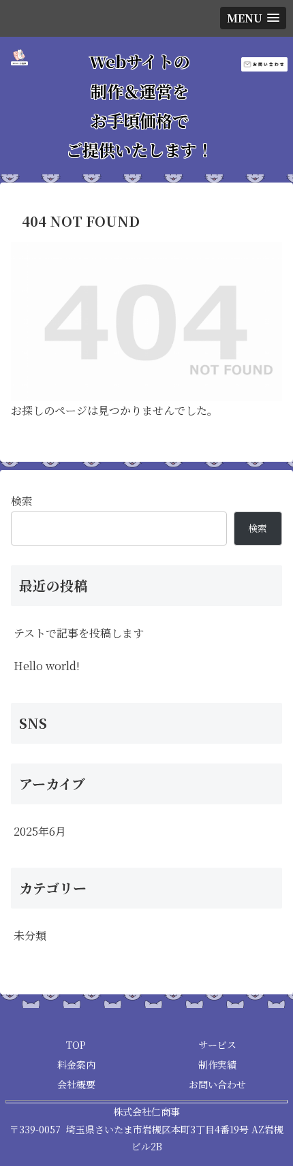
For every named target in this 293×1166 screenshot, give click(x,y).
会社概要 (76, 1084)
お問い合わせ (217, 1084)
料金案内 (76, 1064)
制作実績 (217, 1064)
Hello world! (47, 666)
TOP (76, 1045)
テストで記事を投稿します (79, 633)
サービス (217, 1045)
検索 (22, 501)
